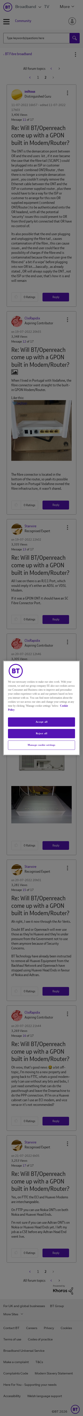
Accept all (42, 721)
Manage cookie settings (41, 745)
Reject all (41, 733)
